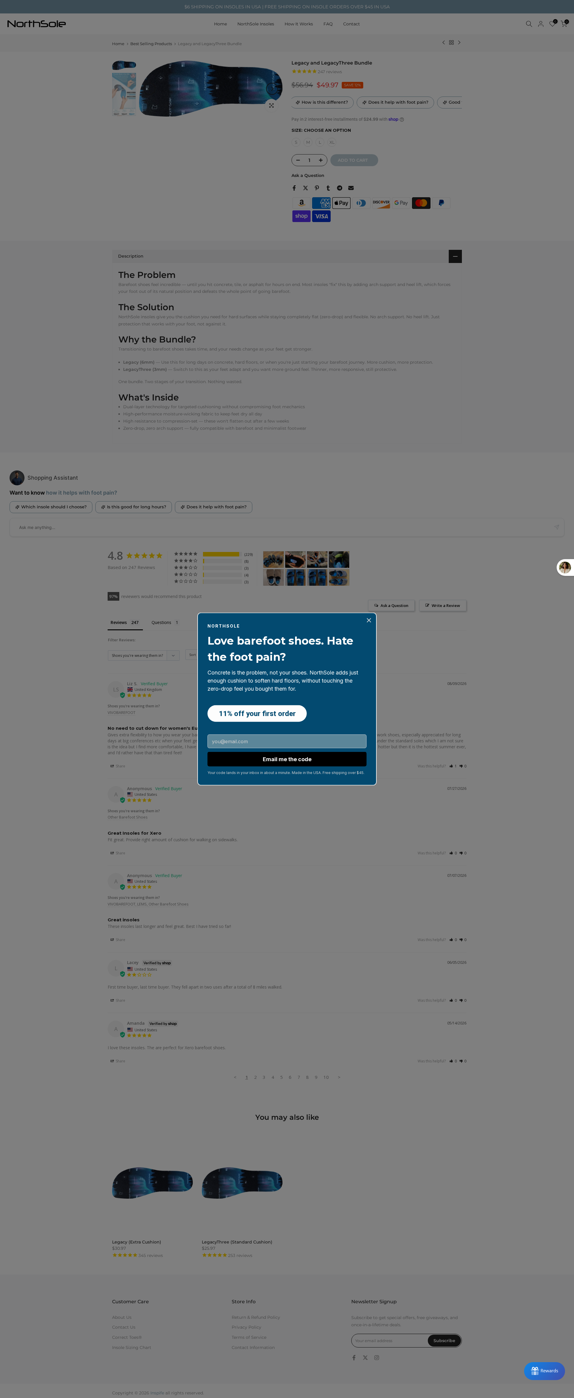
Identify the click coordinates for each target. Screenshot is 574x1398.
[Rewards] (544, 1371)
